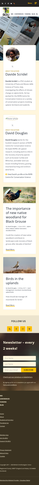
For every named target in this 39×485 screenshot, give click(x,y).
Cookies (2, 456)
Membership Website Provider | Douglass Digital (15, 480)
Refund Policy (4, 453)
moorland (18, 290)
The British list (4, 423)
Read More (10, 249)
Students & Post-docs (6, 420)
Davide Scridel (16, 74)
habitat (12, 228)
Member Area (4, 435)
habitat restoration (20, 228)
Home (2, 414)
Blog (2, 405)
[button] (36, 14)
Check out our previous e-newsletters (17, 377)
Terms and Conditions (10, 385)
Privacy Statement (5, 450)
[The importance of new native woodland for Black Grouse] (19, 195)
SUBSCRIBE (28, 370)
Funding (3, 402)
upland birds (10, 292)
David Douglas (16, 133)
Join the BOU (4, 438)
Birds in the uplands (15, 280)
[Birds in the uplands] (19, 265)
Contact (2, 426)
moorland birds (26, 290)
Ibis (1, 396)
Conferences (5, 399)
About (2, 417)
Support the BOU (5, 441)
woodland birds (10, 230)
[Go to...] (32, 3)
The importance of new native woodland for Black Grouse (18, 215)
